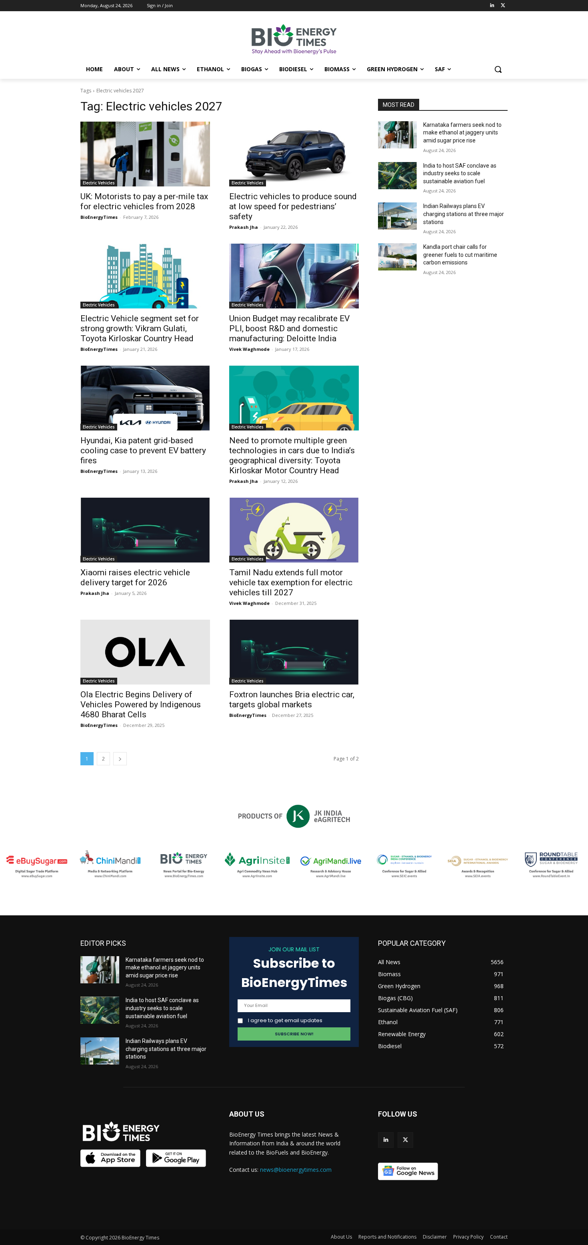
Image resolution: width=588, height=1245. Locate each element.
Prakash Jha (243, 227)
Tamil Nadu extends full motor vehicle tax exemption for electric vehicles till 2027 (290, 582)
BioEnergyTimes (99, 217)
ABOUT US (246, 1114)
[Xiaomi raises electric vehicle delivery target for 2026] (145, 530)
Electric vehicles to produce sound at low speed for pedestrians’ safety (293, 206)
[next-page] (120, 758)
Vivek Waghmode (249, 349)
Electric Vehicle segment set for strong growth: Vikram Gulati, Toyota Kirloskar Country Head (139, 328)
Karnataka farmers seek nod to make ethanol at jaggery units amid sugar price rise (462, 133)
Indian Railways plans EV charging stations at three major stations (463, 214)
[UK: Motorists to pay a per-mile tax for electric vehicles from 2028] (145, 154)
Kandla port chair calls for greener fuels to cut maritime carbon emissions (460, 255)
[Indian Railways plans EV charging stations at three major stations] (397, 216)
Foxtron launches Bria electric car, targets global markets (291, 699)
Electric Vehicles (99, 183)
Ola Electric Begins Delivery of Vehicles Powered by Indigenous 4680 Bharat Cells (140, 704)
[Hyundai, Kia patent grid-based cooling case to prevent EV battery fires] (145, 398)
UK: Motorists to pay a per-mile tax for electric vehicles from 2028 (144, 201)
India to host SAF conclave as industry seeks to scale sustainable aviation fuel (459, 173)
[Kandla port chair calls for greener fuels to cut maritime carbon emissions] (397, 256)
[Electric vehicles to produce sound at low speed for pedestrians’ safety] (294, 154)
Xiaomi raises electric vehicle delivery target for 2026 (135, 577)
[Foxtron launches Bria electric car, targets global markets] (294, 652)
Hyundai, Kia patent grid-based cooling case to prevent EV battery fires (143, 450)
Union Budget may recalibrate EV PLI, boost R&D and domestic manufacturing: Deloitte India (289, 328)
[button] (498, 69)
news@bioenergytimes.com (296, 1169)
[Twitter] (503, 5)
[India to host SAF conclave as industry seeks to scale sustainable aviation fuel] (397, 175)
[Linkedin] (491, 5)
